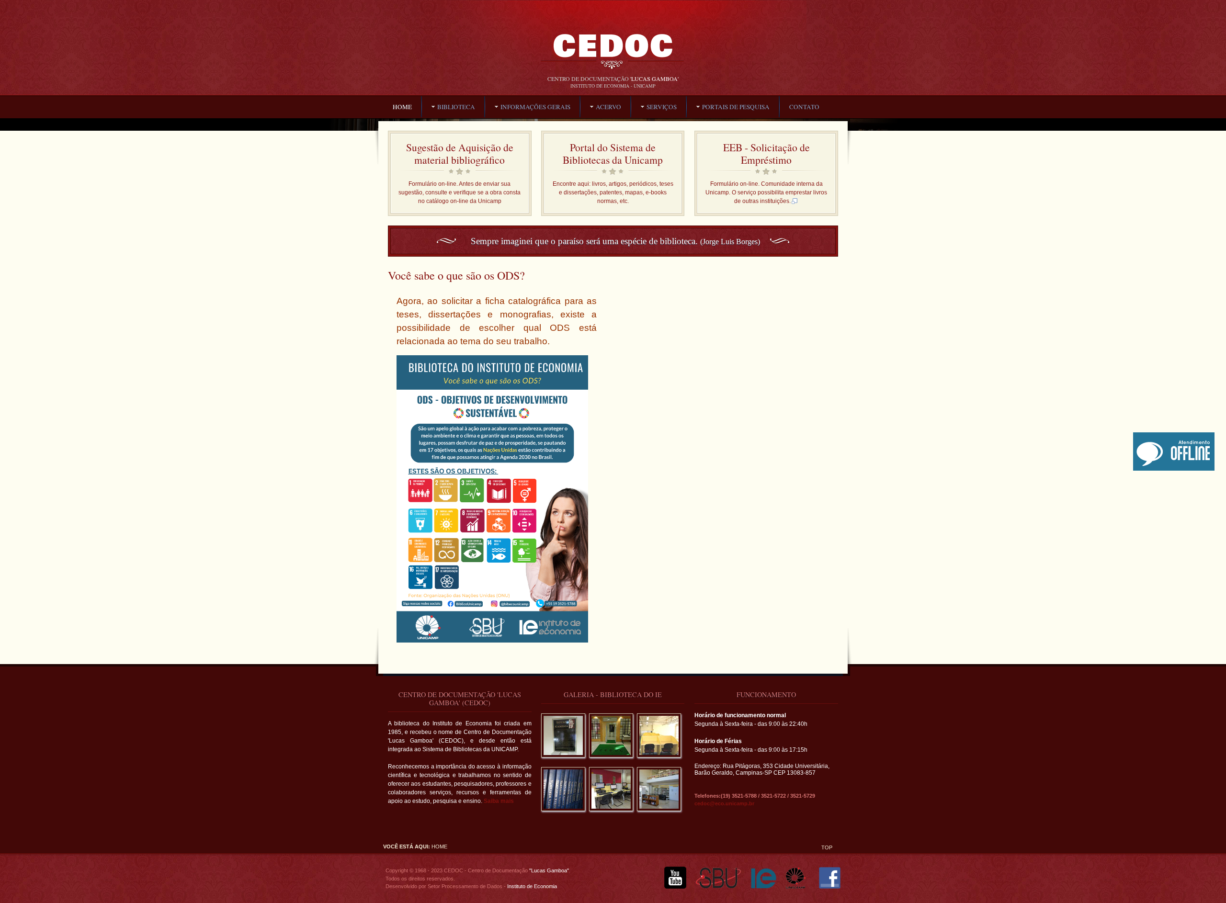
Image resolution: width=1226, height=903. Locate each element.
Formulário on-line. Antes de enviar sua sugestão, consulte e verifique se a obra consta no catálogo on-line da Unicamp (459, 192)
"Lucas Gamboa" (549, 870)
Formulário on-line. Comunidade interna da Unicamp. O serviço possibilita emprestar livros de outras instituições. (766, 192)
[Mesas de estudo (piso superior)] (659, 760)
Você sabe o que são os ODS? (456, 275)
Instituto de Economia (531, 886)
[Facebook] (829, 887)
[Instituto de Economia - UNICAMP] (763, 887)
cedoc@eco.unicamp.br (724, 803)
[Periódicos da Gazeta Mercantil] (563, 814)
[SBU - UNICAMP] (718, 887)
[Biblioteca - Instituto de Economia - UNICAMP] (613, 56)
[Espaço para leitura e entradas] (659, 814)
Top (826, 847)
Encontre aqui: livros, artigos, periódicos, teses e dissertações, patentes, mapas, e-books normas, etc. (613, 192)
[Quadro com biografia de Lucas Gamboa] (563, 760)
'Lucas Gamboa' (654, 78)
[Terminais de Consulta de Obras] (611, 814)
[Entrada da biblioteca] (611, 760)
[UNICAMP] (798, 887)
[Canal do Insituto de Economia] (675, 887)
